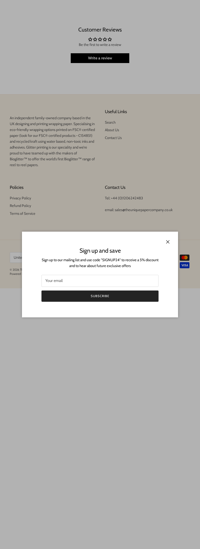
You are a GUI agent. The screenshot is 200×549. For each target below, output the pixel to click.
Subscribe (100, 296)
